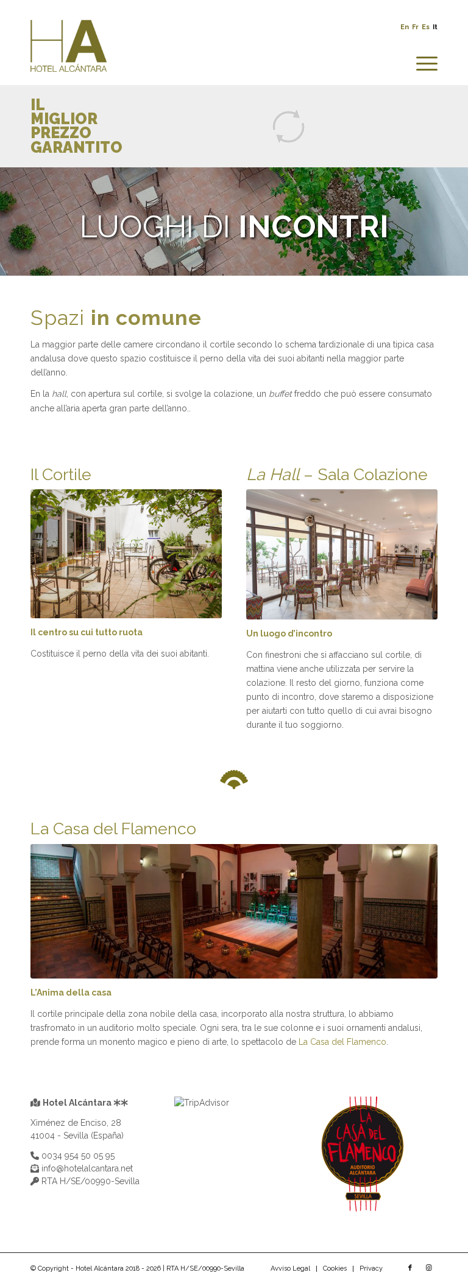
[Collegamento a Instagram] (428, 1268)
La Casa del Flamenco (342, 1042)
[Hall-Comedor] (342, 554)
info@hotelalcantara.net (86, 1168)
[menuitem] (421, 64)
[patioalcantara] (126, 553)
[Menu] (421, 64)
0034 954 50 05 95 (77, 1155)
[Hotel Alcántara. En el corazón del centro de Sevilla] (68, 52)
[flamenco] (234, 911)
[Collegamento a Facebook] (410, 1268)
